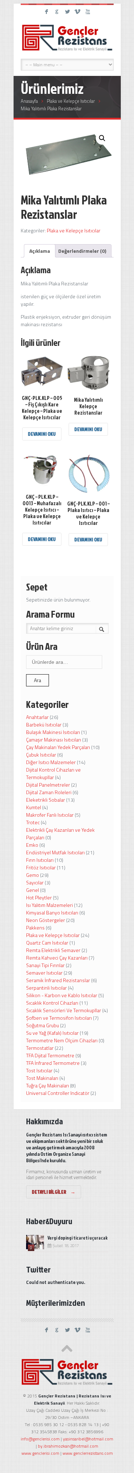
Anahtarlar (37, 717)
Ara (37, 680)
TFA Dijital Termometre (50, 1055)
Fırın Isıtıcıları (40, 860)
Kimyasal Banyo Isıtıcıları (52, 912)
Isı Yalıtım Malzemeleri (49, 905)
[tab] (39, 250)
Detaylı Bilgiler (53, 1191)
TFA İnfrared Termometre (53, 1063)
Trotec (33, 822)
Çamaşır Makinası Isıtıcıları (53, 739)
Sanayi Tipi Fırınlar (45, 965)
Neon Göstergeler (45, 920)
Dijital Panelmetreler (48, 784)
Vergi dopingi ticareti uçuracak (78, 1238)
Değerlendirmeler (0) (82, 251)
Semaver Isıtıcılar (44, 972)
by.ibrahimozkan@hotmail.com (68, 1446)
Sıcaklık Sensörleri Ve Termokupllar (63, 1010)
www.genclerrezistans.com (88, 1453)
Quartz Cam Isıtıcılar (47, 942)
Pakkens (35, 927)
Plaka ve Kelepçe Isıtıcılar (71, 101)
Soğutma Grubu (42, 1025)
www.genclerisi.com (40, 1453)
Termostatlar (40, 1048)
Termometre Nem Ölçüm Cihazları (62, 1040)
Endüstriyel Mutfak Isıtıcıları (55, 852)
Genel (32, 890)
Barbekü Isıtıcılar (43, 724)
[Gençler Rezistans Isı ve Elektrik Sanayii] (67, 37)
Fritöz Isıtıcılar (41, 867)
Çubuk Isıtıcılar (41, 754)
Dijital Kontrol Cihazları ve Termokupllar (53, 773)
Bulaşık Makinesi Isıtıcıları (53, 732)
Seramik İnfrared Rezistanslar (58, 980)
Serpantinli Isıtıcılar (46, 987)
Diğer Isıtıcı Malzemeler (51, 762)
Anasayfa (29, 101)
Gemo (32, 875)
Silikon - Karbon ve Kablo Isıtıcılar (61, 995)
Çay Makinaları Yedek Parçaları (58, 747)
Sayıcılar (35, 882)
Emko (32, 845)
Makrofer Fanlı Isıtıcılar (50, 814)
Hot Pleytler (39, 897)
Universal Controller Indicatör (57, 1093)
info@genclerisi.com (40, 1438)
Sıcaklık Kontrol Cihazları (52, 1002)
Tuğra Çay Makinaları (47, 1085)
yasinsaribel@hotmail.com (88, 1438)
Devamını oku (42, 433)
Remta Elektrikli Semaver (53, 950)
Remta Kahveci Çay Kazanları (57, 957)
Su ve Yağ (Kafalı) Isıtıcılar (52, 1033)
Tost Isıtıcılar (39, 1070)
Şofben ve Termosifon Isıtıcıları (59, 1018)
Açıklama (39, 251)
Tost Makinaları (42, 1078)
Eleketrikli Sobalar (45, 799)
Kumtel (33, 807)
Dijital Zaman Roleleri (48, 792)
